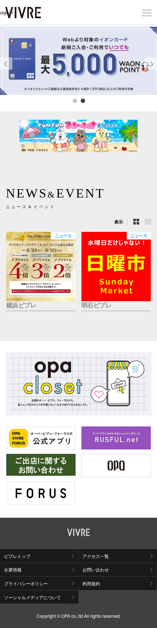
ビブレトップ (17, 556)
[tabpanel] (78, 61)
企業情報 (13, 569)
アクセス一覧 (96, 556)
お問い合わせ (96, 569)
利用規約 (91, 583)
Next (151, 69)
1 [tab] (74, 100)
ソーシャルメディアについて (32, 597)
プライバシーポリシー (26, 583)
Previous (6, 69)
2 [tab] (82, 100)
